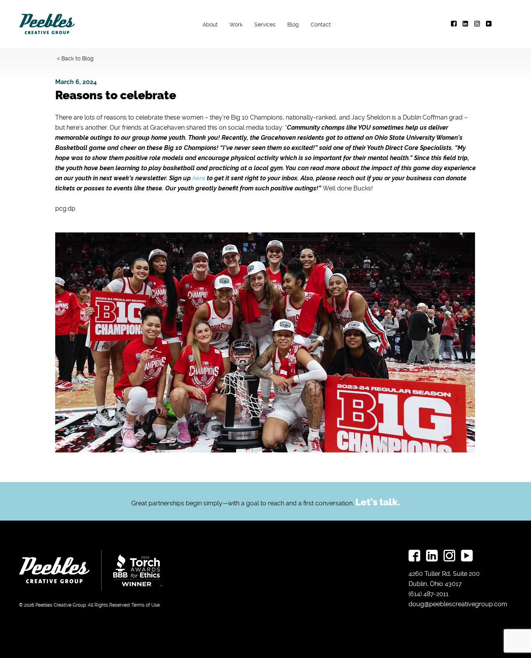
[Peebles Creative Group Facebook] (454, 24)
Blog (293, 24)
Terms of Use (145, 605)
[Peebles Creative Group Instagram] (477, 24)
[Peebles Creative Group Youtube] (489, 24)
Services (265, 24)
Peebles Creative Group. (61, 605)
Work (236, 24)
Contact (321, 24)
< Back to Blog (75, 58)
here (198, 178)
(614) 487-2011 (429, 594)
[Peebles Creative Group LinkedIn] (465, 24)
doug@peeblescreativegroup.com (458, 604)
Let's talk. (377, 502)
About (210, 24)
